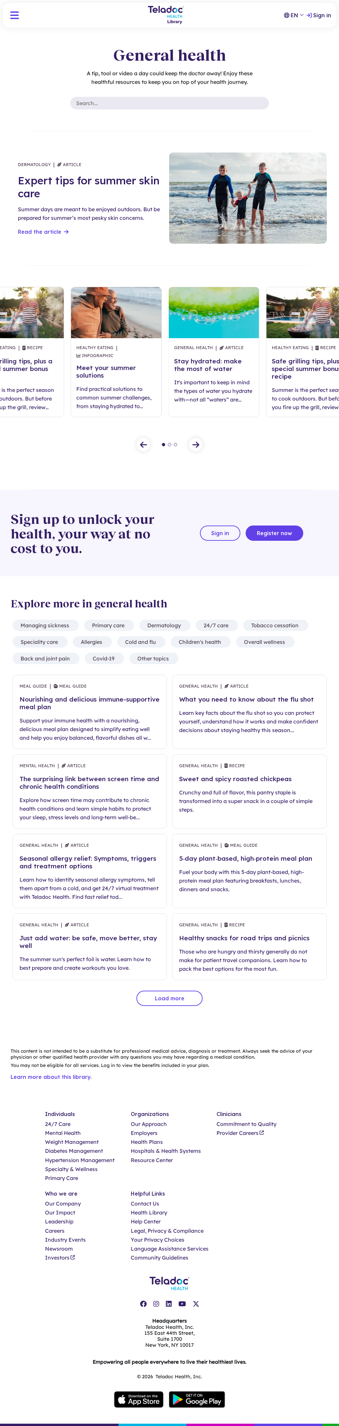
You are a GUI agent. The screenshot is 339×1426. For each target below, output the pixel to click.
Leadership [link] (59, 1221)
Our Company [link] (63, 1204)
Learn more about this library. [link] (51, 1077)
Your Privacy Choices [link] (157, 1240)
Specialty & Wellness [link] (71, 1169)
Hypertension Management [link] (80, 1160)
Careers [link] (55, 1231)
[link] (143, 1304)
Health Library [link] (149, 1212)
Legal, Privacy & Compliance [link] (167, 1231)
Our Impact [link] (60, 1212)
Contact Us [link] (145, 1204)
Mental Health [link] (63, 1133)
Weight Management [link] (72, 1142)
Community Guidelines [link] (159, 1258)
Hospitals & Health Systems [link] (166, 1151)
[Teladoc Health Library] (166, 15)
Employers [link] (144, 1133)
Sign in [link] (322, 15)
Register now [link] (274, 533)
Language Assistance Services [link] (170, 1249)
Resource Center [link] (152, 1160)
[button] (14, 15)
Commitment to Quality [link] (246, 1124)
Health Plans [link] (147, 1142)
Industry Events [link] (65, 1240)
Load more (169, 998)
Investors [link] (57, 1258)
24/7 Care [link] (58, 1124)
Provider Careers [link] (238, 1133)
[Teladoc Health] (169, 1283)
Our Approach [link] (149, 1124)
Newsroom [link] (59, 1249)
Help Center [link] (146, 1221)
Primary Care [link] (61, 1178)
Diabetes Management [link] (74, 1151)
